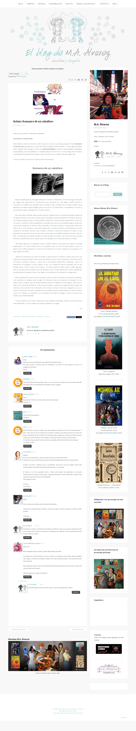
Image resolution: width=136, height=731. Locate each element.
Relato (47, 316)
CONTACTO (104, 4)
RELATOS (69, 4)
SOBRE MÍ (30, 4)
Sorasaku (26, 379)
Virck (25, 427)
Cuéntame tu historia (28, 316)
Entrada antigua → (78, 629)
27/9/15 (29, 427)
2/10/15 (37, 526)
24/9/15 (37, 394)
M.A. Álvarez (33, 327)
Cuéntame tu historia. (37, 133)
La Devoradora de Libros (31, 543)
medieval (40, 316)
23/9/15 (32, 379)
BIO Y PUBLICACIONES (104, 141)
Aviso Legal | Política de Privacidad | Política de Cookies (68, 713)
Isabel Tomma (27, 356)
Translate (23, 76)
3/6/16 (42, 543)
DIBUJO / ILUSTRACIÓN (86, 4)
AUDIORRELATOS (55, 4)
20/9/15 (35, 356)
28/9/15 (34, 496)
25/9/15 (29, 412)
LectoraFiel (27, 452)
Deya (24, 412)
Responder (27, 373)
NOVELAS (41, 4)
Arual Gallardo (28, 394)
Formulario (97, 166)
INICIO (20, 4)
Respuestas (23, 581)
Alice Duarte (27, 496)
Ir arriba (124, 717)
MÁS (115, 4)
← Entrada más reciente (18, 629)
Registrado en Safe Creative (69, 711)
